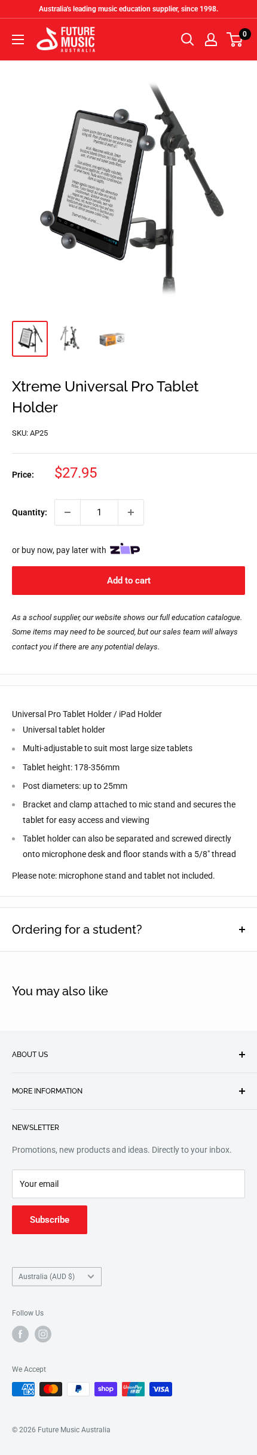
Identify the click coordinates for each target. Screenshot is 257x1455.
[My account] (211, 39)
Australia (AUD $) (47, 1276)
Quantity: (29, 512)
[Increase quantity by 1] (130, 512)
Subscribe (49, 1219)
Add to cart (129, 580)
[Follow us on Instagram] (43, 1334)
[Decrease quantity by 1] (67, 512)
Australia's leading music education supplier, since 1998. (128, 9)
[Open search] (187, 39)
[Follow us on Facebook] (20, 1334)
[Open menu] (18, 39)
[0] (235, 39)
